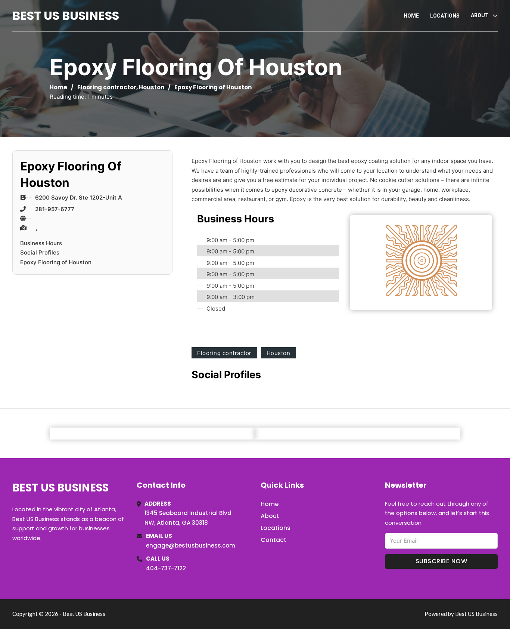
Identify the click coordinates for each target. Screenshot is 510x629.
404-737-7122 (166, 568)
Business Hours (41, 243)
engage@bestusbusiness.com (190, 545)
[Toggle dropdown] (495, 15)
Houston (151, 87)
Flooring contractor (106, 87)
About (270, 516)
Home (411, 16)
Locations (445, 16)
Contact (273, 540)
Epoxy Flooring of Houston (55, 262)
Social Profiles (39, 252)
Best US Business (65, 15)
